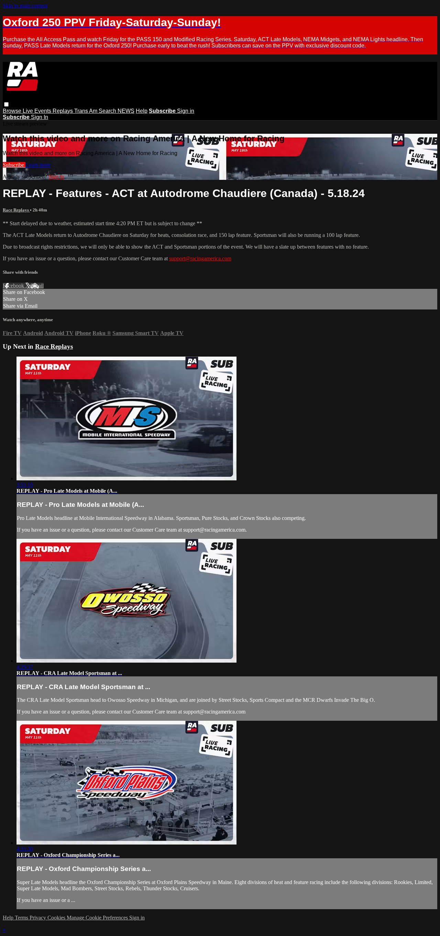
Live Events (38, 111)
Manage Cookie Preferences (98, 918)
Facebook (14, 286)
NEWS (126, 111)
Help (141, 111)
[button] (6, 104)
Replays (63, 111)
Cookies (57, 918)
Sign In (39, 117)
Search (108, 111)
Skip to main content (25, 6)
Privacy (38, 918)
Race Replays (16, 210)
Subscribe (14, 165)
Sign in (185, 111)
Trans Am (86, 111)
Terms (22, 918)
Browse (13, 111)
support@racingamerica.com (200, 258)
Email (37, 286)
